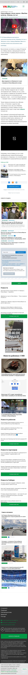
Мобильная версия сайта (8, 624)
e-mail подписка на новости (10, 620)
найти (19, 283)
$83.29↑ (12, 1)
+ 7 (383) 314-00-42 (8, 654)
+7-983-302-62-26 (4, 658)
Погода (3, 616)
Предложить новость (14, 186)
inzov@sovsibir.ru (4, 655)
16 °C (9, 1)
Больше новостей (14, 316)
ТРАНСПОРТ (4, 537)
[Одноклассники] (13, 182)
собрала (22, 109)
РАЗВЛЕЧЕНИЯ (11, 220)
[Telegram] (16, 182)
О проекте (4, 608)
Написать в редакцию (14, 636)
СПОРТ (4, 587)
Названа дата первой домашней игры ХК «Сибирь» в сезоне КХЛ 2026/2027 (12, 568)
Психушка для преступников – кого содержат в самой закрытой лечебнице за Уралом (13, 264)
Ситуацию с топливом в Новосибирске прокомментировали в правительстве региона (12, 543)
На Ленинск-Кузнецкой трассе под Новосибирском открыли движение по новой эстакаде (14, 517)
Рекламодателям (6, 612)
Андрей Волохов (14, 17)
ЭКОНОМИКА (4, 563)
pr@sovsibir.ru (19, 656)
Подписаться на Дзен (9, 273)
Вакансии (4, 614)
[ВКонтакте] (9, 182)
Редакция (4, 610)
